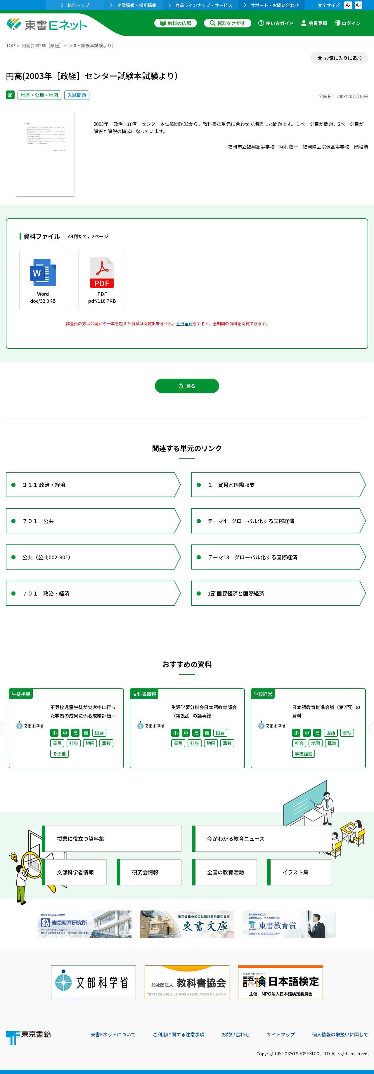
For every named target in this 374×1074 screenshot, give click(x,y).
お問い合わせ (235, 1034)
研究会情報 (145, 872)
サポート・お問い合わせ (275, 5)
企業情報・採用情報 (137, 5)
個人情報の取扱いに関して (340, 1034)
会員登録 (318, 23)
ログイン (351, 23)
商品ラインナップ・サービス (203, 5)
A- (348, 5)
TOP (10, 45)
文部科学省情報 (75, 872)
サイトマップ (281, 1034)
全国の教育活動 (225, 872)
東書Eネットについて (113, 1034)
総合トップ (78, 5)
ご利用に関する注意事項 (178, 1034)
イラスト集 (295, 872)
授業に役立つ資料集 (80, 838)
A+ (358, 5)
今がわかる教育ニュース (236, 838)
